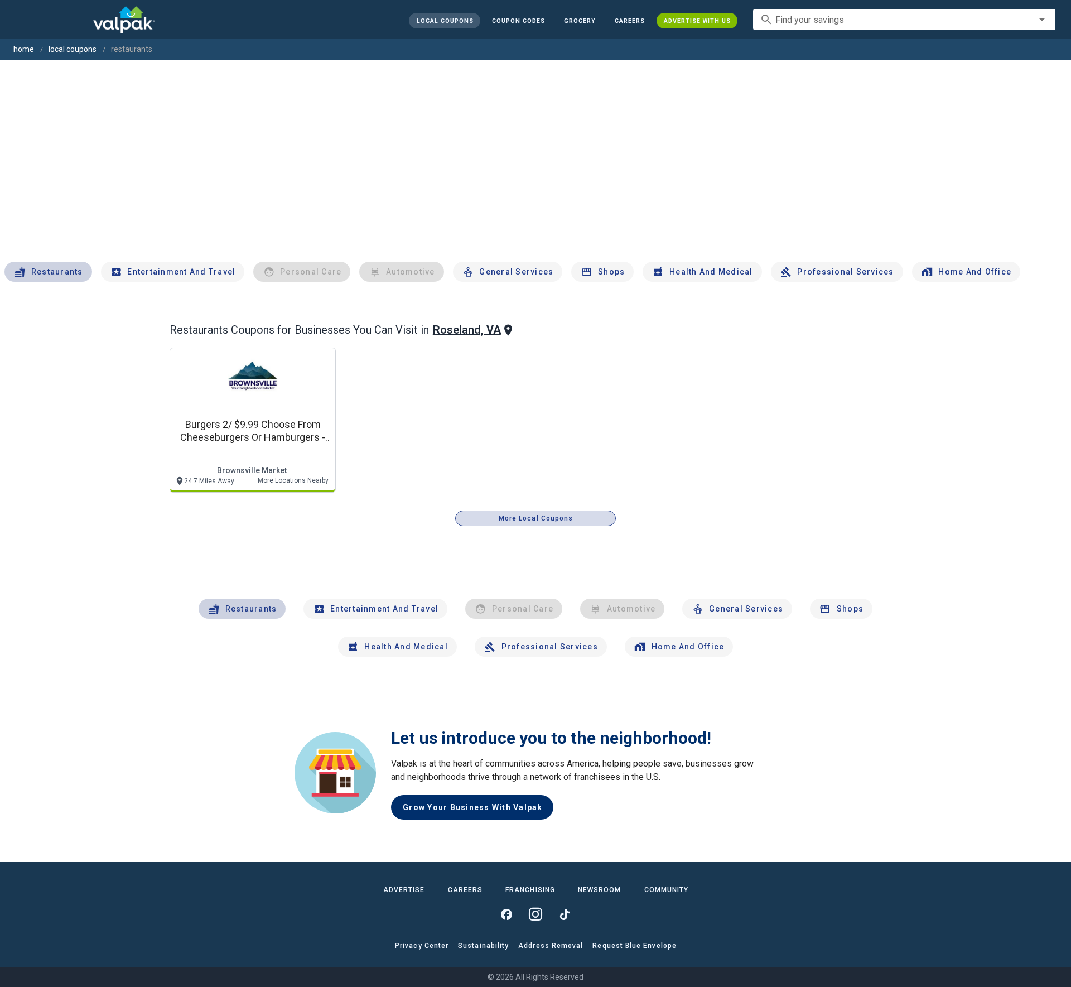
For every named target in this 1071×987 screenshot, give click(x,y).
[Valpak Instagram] (535, 914)
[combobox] (904, 19)
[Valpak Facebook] (506, 914)
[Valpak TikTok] (564, 914)
